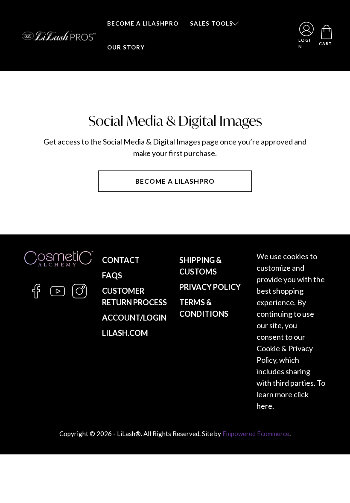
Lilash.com (125, 333)
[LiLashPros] (59, 35)
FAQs (112, 275)
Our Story (126, 47)
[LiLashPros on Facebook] (36, 296)
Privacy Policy (210, 287)
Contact (121, 260)
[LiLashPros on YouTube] (57, 296)
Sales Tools (211, 23)
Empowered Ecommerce (255, 433)
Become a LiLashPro (142, 23)
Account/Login (134, 317)
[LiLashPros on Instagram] (79, 296)
